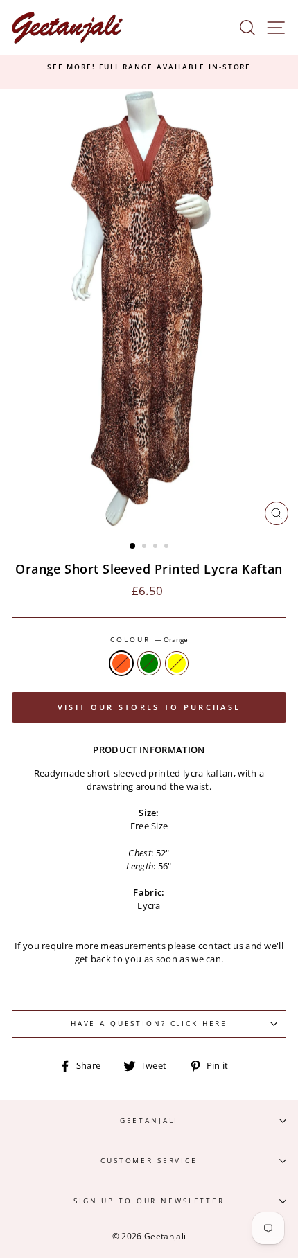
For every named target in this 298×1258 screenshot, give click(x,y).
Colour (148, 639)
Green (149, 663)
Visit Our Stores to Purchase (149, 707)
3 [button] (156, 547)
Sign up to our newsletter (149, 1200)
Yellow (177, 663)
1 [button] (133, 546)
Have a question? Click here (149, 1023)
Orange (121, 663)
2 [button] (145, 547)
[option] (149, 67)
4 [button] (167, 547)
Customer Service (149, 1160)
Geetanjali (149, 1120)
